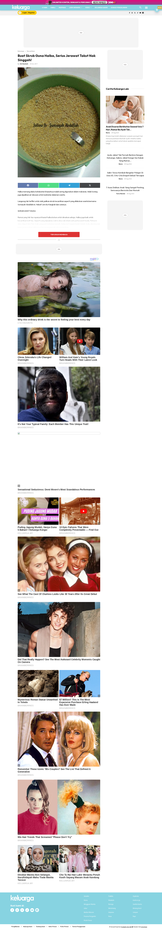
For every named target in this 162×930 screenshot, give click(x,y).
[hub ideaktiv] (146, 6)
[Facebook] (129, 13)
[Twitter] (135, 13)
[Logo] (21, 7)
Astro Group (144, 927)
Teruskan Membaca (58, 234)
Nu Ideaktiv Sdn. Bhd (126, 927)
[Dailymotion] (143, 13)
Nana (108, 133)
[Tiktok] (137, 13)
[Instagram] (132, 13)
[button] (140, 7)
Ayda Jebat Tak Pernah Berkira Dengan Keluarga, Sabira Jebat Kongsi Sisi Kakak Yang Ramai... (125, 158)
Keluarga (21, 51)
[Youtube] (140, 13)
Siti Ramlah (24, 64)
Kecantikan (31, 51)
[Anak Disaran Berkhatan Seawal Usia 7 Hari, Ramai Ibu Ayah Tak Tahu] (125, 110)
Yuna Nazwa (120, 193)
